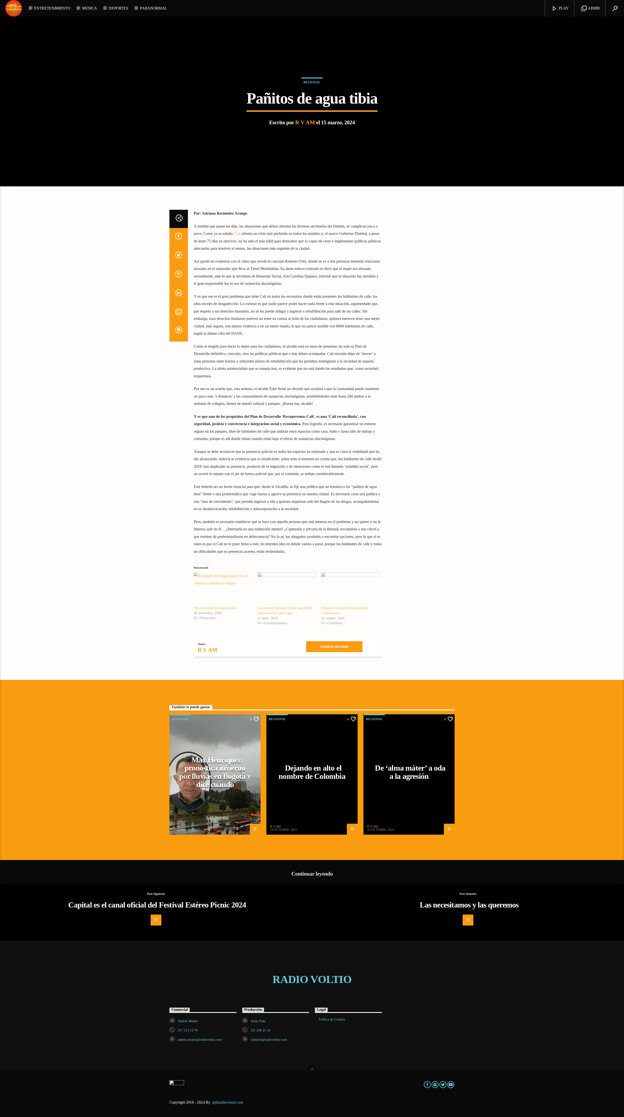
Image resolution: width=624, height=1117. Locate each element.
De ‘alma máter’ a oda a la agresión (410, 772)
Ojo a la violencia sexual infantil (215, 608)
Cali (237, 233)
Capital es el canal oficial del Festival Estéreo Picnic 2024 (157, 904)
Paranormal (153, 8)
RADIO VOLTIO (312, 979)
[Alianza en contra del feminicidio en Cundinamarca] (350, 589)
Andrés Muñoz (188, 1021)
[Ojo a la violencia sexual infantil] (223, 589)
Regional (312, 82)
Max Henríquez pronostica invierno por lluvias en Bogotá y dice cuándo (215, 772)
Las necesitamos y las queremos (469, 904)
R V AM (305, 122)
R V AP (178, 826)
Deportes (118, 8)
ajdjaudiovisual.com (228, 1102)
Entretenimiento (52, 8)
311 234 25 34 (260, 1030)
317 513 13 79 (188, 1030)
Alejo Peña (258, 1021)
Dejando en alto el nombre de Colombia (312, 772)
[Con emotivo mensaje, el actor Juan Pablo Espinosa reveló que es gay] (286, 589)
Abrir (593, 8)
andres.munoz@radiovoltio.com (200, 1039)
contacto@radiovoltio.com (269, 1039)
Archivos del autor (334, 646)
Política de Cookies (332, 1019)
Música (89, 8)
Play (563, 8)
